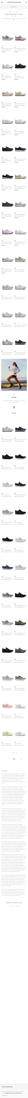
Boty (10, 11)
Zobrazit (14, 413)
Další (14, 759)
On (13, 11)
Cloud (17, 11)
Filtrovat (14, 6)
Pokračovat (4, 1095)
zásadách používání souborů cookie (13, 1093)
